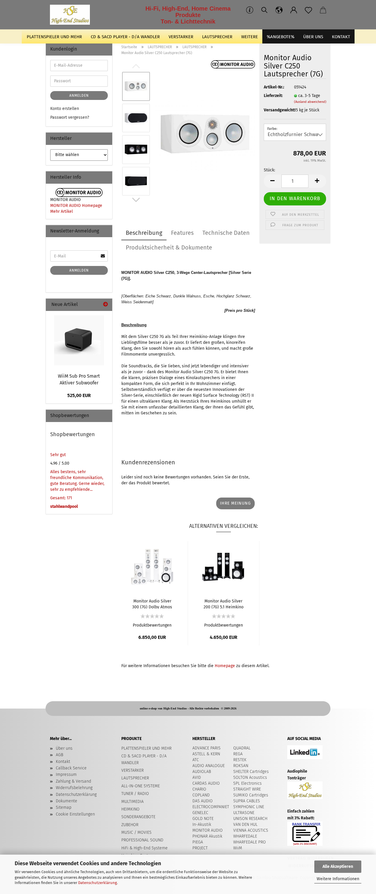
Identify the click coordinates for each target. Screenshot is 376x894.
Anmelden (79, 95)
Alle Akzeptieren (338, 866)
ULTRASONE (243, 812)
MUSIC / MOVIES (136, 832)
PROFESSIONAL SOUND (142, 840)
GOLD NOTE (203, 818)
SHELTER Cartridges (251, 771)
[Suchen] (264, 10)
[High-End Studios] (72, 14)
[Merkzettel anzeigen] (308, 10)
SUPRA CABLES (246, 800)
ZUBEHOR (129, 824)
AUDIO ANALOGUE (208, 765)
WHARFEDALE (245, 836)
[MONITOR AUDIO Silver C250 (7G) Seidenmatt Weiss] (205, 133)
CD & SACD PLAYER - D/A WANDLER (125, 36)
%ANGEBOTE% (280, 36)
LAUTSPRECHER (217, 36)
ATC (195, 759)
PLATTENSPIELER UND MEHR (54, 36)
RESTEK (239, 759)
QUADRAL (242, 748)
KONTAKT (341, 36)
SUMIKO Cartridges (250, 795)
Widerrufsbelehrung (74, 787)
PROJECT (200, 848)
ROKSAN (240, 765)
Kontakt (63, 761)
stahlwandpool (64, 506)
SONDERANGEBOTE (138, 816)
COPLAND (201, 795)
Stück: (269, 170)
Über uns (313, 36)
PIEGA (197, 842)
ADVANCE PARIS (206, 748)
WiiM (237, 848)
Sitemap (63, 807)
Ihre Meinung (235, 503)
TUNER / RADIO (135, 793)
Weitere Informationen (338, 878)
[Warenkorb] (323, 10)
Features (182, 232)
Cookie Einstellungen (75, 814)
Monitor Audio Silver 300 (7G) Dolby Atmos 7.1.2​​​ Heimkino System (152, 604)
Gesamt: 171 (61, 497)
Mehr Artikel (61, 211)
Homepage (225, 665)
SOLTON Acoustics (250, 777)
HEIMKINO (130, 809)
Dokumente (66, 800)
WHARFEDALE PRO (249, 842)
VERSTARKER (181, 36)
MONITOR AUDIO (207, 830)
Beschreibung (144, 232)
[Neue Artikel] (105, 304)
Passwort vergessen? (69, 117)
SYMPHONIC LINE (248, 806)
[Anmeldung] (293, 10)
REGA (238, 753)
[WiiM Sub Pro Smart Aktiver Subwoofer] (79, 340)
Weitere (249, 36)
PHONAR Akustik (207, 836)
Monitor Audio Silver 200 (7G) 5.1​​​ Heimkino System (224, 604)
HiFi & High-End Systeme (144, 848)
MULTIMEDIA (132, 801)
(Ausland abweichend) (310, 102)
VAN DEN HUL (245, 824)
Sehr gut (58, 454)
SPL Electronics (247, 783)
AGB (59, 754)
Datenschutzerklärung (97, 882)
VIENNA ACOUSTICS (250, 830)
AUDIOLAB (201, 771)
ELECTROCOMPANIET (210, 806)
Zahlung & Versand (73, 781)
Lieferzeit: (273, 95)
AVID (196, 777)
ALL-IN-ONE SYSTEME (140, 785)
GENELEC (200, 812)
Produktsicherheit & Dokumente (169, 247)
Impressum (66, 774)
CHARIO (199, 789)
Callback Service (71, 768)
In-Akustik (201, 824)
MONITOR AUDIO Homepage (76, 205)
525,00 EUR (79, 395)
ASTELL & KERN (206, 753)
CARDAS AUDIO (206, 783)
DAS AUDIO (202, 800)
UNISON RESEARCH (250, 818)
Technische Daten (226, 232)
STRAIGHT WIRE (247, 789)
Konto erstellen (64, 108)
